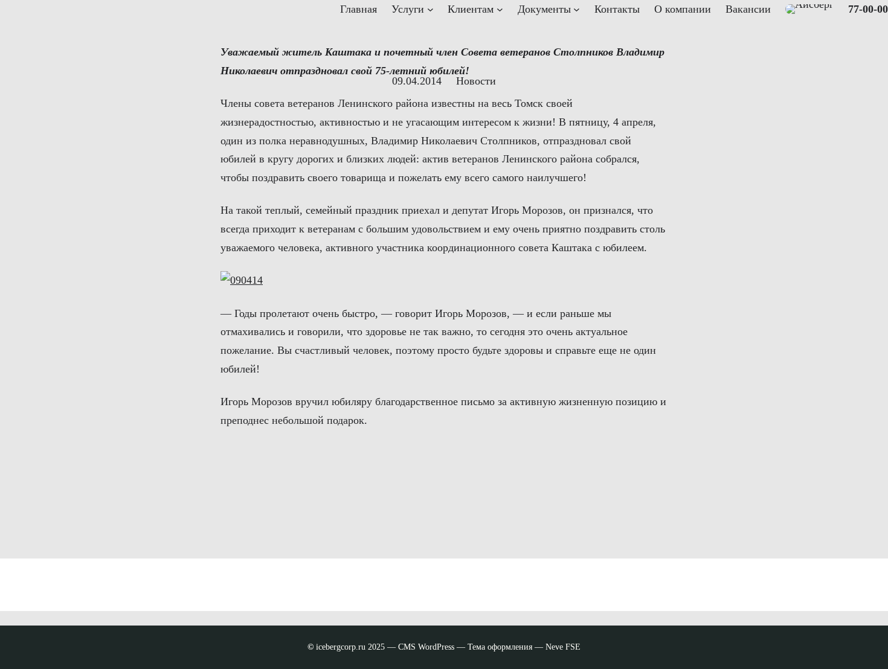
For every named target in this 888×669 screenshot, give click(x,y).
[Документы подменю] (576, 9)
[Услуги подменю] (430, 9)
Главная (358, 9)
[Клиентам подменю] (500, 9)
